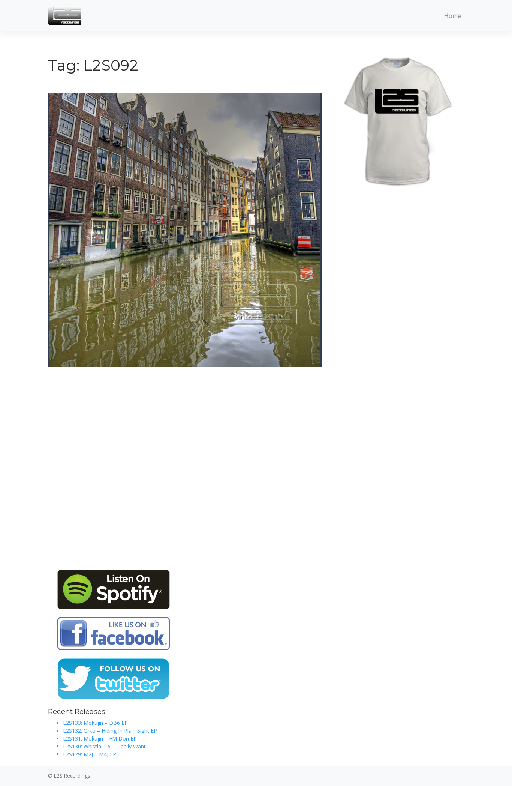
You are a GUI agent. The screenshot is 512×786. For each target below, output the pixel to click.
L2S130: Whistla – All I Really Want (104, 746)
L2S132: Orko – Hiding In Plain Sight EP (110, 730)
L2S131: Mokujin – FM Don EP (100, 738)
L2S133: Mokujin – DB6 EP (95, 722)
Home (452, 16)
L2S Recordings (72, 775)
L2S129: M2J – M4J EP (89, 754)
